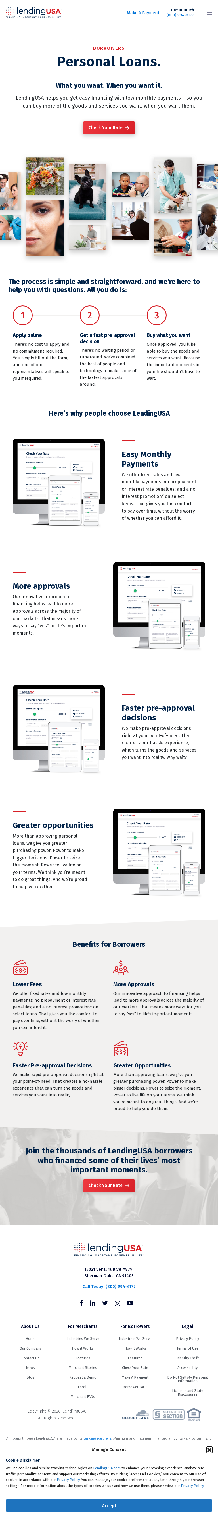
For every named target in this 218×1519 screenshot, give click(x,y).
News (30, 1367)
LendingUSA (34, 13)
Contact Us (30, 1358)
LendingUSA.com (107, 1468)
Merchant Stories (83, 1367)
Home (30, 1339)
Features (83, 1358)
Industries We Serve (82, 1339)
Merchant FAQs (83, 1396)
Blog (30, 1377)
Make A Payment (143, 12)
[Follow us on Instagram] (117, 1303)
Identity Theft (188, 1358)
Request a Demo (83, 1377)
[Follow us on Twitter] (105, 1303)
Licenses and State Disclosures (187, 1392)
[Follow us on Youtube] (130, 1303)
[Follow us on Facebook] (81, 1303)
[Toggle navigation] (209, 13)
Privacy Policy (68, 1480)
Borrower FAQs (135, 1387)
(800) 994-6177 (180, 13)
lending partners (97, 1438)
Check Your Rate (106, 127)
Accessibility (187, 1367)
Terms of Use (187, 1348)
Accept (109, 1505)
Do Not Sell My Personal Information (187, 1379)
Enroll (83, 1387)
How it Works (83, 1348)
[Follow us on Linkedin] (92, 1303)
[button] (209, 1449)
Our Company (30, 1348)
